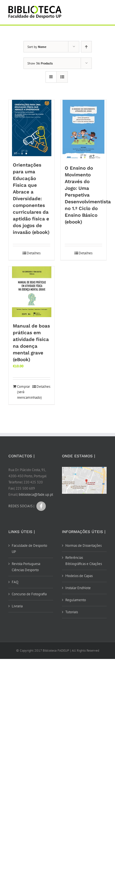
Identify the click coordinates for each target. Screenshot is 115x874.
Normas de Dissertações (83, 545)
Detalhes (33, 253)
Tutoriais (71, 612)
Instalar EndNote (78, 587)
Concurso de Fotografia (29, 594)
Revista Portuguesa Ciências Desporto (26, 566)
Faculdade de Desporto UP (29, 548)
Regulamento (75, 600)
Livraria (17, 606)
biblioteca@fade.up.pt (36, 494)
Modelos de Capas (79, 575)
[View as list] (62, 77)
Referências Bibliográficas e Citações (83, 560)
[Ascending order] (86, 46)
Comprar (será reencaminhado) (24, 392)
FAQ (15, 582)
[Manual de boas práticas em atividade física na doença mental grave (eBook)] (31, 291)
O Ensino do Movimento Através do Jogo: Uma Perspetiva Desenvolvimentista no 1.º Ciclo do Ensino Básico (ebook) (88, 195)
